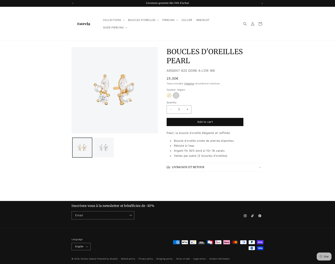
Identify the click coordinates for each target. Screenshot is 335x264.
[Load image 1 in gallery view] (82, 147)
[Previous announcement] (73, 3)
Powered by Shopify (107, 259)
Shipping (189, 83)
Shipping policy (164, 259)
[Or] (169, 95)
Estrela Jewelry (88, 259)
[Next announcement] (262, 3)
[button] (113, 20)
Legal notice (199, 259)
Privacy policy (146, 259)
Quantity (171, 102)
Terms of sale (183, 259)
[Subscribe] (130, 215)
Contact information (219, 259)
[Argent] (176, 95)
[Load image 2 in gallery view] (104, 147)
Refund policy (128, 259)
